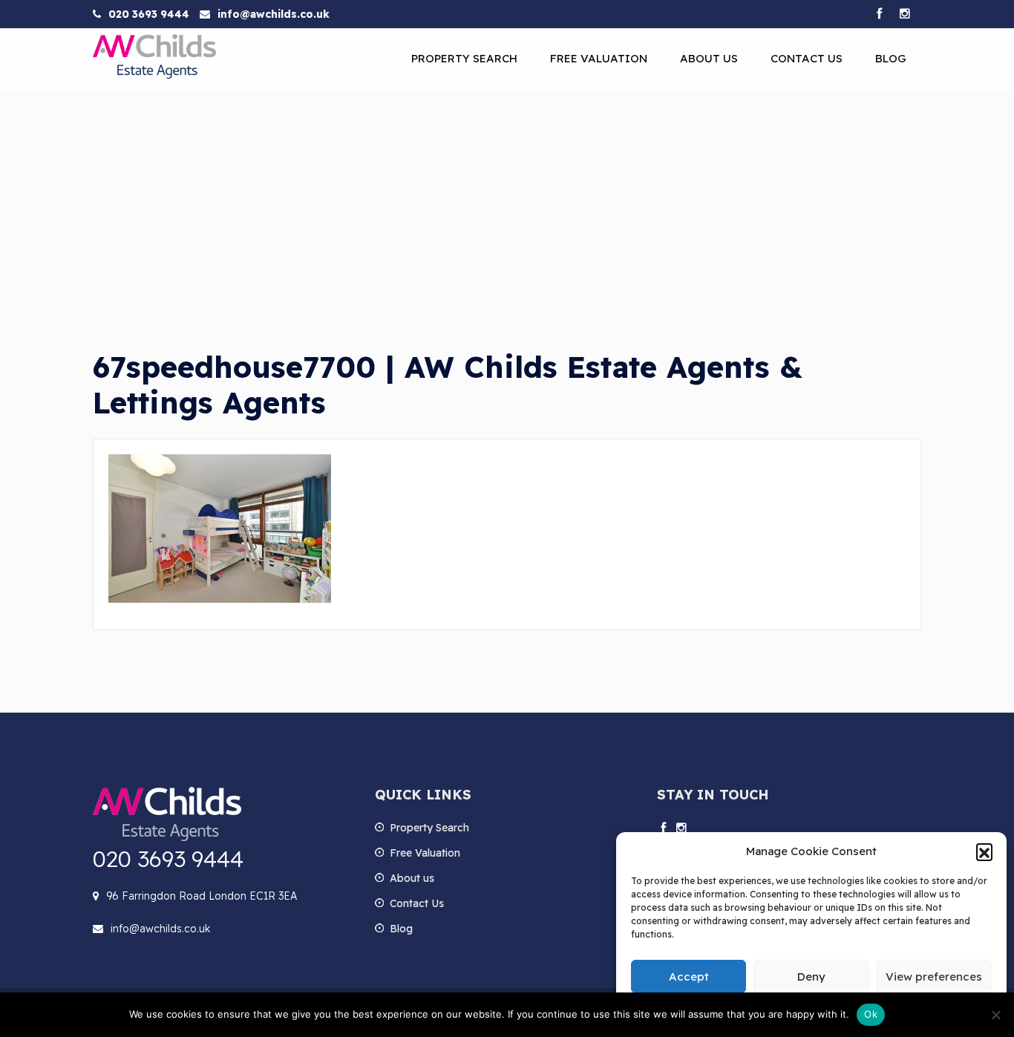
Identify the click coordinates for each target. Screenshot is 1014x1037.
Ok (870, 1014)
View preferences (934, 976)
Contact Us (807, 58)
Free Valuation (598, 58)
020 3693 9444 (148, 14)
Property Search (464, 58)
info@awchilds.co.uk (273, 14)
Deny (811, 976)
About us (709, 58)
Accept (689, 976)
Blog (890, 58)
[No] (995, 1014)
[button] (984, 851)
